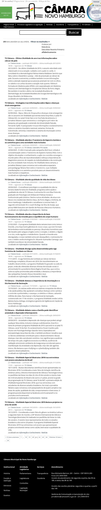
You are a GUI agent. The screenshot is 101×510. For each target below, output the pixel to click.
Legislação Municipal (24, 489)
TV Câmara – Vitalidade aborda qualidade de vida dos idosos (30, 179)
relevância (46, 47)
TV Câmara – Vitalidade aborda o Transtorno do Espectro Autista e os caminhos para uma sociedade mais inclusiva (33, 141)
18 (26, 437)
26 (8, 440)
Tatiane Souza (15, 63)
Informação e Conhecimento (29, 98)
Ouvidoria (60, 24)
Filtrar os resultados (39, 41)
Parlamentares (25, 473)
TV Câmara (86, 24)
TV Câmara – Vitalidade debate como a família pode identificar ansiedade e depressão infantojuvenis (31, 311)
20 (33, 437)
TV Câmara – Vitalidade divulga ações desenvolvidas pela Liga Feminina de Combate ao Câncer (31, 249)
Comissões (24, 483)
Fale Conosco (9, 27)
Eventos (7, 495)
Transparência (73, 24)
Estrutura (7, 485)
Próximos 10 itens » (55, 437)
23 (43, 437)
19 (29, 437)
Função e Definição (7, 479)
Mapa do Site (44, 1)
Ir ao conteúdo (31, 1)
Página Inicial (18, 1)
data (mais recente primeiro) (53, 49)
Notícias (49, 24)
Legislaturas (24, 478)
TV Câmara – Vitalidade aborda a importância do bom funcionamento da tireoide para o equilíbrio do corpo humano (31, 215)
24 (46, 437)
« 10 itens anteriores (12, 437)
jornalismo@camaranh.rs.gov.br (63, 496)
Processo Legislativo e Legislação (30, 24)
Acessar (96, 1)
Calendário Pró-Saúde (40, 148)
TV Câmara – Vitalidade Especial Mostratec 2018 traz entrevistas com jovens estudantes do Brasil (32, 358)
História (7, 473)
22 (39, 437)
